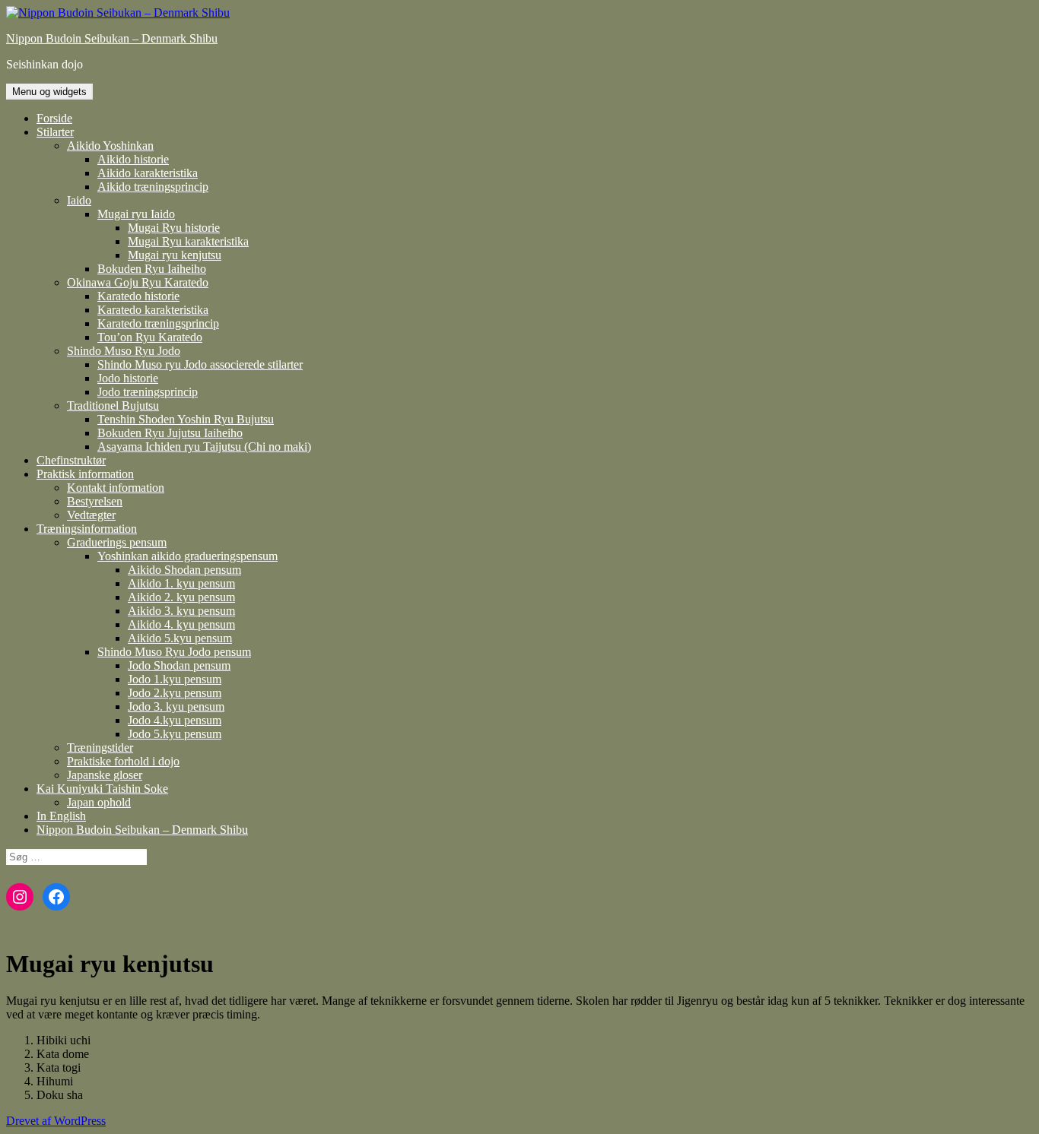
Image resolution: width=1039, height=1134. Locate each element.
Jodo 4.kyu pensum (174, 720)
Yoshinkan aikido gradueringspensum (187, 556)
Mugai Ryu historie (174, 227)
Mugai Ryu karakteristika (188, 241)
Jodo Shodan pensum (179, 665)
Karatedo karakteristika (152, 309)
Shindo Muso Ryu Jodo (123, 350)
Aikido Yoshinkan (110, 145)
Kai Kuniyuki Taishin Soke (102, 788)
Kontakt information (115, 487)
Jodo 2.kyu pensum (174, 692)
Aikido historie (133, 159)
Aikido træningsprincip (152, 186)
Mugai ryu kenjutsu (174, 255)
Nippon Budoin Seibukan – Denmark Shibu (112, 38)
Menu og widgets (49, 91)
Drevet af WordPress (56, 1120)
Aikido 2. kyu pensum (181, 597)
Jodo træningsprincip (147, 391)
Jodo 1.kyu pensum (174, 679)
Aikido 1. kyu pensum (181, 583)
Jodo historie (127, 378)
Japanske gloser (104, 774)
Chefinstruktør (71, 460)
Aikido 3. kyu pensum (181, 610)
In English (61, 815)
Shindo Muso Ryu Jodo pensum (174, 651)
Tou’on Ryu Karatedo (149, 337)
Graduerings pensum (117, 542)
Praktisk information (85, 473)
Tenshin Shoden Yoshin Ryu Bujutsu (185, 419)
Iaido (79, 200)
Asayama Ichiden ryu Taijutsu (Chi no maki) (204, 446)
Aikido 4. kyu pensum (181, 624)
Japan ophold (99, 802)
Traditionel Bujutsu (113, 405)
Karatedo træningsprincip (158, 323)
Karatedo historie (138, 296)
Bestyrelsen (94, 501)
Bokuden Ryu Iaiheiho (151, 268)
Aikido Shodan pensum (184, 569)
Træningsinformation (87, 528)
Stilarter (55, 131)
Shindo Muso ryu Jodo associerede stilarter (200, 364)
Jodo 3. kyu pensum (176, 706)
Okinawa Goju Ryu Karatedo (137, 282)
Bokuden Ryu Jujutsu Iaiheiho (170, 432)
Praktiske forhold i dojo (123, 761)
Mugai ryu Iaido (136, 213)
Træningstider (100, 747)
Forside (54, 118)
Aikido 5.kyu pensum (180, 638)
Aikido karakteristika (147, 172)
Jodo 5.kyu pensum (174, 733)
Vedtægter (91, 514)
